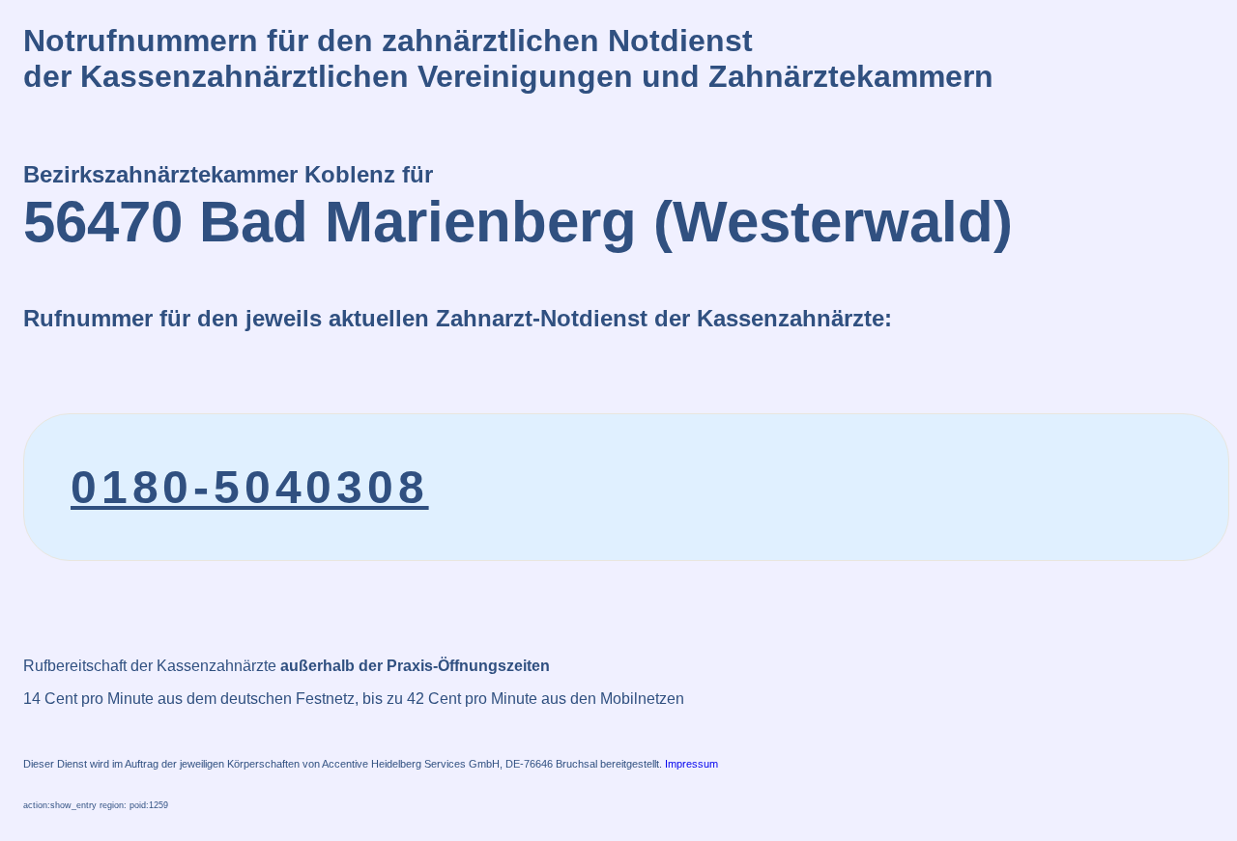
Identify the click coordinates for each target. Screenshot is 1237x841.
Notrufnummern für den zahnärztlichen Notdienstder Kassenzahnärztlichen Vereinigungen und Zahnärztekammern (508, 58)
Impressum (691, 764)
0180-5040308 (250, 487)
